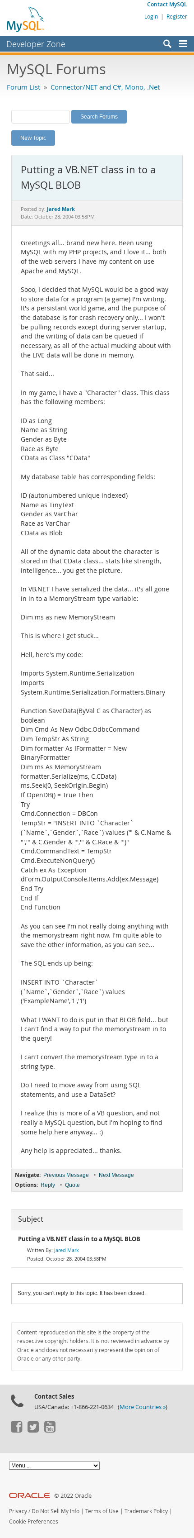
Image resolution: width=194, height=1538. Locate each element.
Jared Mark (66, 1250)
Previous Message (66, 1175)
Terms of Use (102, 1511)
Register (176, 16)
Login (151, 16)
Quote (72, 1185)
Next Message (116, 1175)
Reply (48, 1185)
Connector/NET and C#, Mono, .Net (105, 86)
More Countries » (143, 1407)
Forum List (23, 86)
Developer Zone (35, 43)
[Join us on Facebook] (16, 1430)
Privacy (18, 1511)
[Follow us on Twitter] (33, 1430)
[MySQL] (25, 19)
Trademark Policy (146, 1511)
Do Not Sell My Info (55, 1511)
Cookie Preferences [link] (33, 1521)
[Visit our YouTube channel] (49, 1430)
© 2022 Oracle (73, 1496)
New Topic (33, 137)
